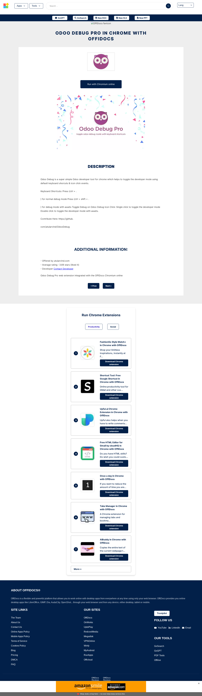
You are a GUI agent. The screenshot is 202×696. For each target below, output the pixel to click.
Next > (109, 286)
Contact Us (16, 627)
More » (77, 569)
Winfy (86, 646)
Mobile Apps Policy (20, 636)
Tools (34, 6)
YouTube (162, 628)
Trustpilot (162, 613)
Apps (19, 6)
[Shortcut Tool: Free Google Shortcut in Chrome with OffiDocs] (88, 392)
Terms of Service (19, 641)
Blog (13, 650)
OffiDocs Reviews (95, 679)
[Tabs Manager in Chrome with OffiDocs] (88, 523)
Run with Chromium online (101, 84)
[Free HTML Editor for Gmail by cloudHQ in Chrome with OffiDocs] (88, 459)
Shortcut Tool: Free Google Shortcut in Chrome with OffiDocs (112, 378)
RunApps (88, 655)
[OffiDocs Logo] (6, 5)
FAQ (13, 664)
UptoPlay (88, 627)
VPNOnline (89, 641)
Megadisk (88, 636)
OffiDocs (88, 618)
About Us (15, 622)
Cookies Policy (18, 646)
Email (188, 628)
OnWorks (88, 622)
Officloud (88, 660)
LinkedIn (176, 628)
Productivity (94, 327)
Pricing (14, 655)
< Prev (94, 286)
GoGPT (158, 651)
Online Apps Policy (20, 632)
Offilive (157, 660)
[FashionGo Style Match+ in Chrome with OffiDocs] (88, 359)
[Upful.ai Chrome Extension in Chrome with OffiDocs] (88, 426)
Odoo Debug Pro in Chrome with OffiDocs (101, 35)
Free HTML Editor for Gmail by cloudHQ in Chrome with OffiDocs (112, 445)
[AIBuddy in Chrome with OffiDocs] (88, 555)
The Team (16, 618)
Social (113, 327)
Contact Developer (63, 268)
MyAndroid (89, 650)
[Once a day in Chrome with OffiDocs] (88, 491)
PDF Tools (159, 655)
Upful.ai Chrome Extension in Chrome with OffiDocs (114, 412)
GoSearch (159, 646)
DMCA (14, 660)
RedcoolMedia (91, 632)
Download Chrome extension (114, 362)
